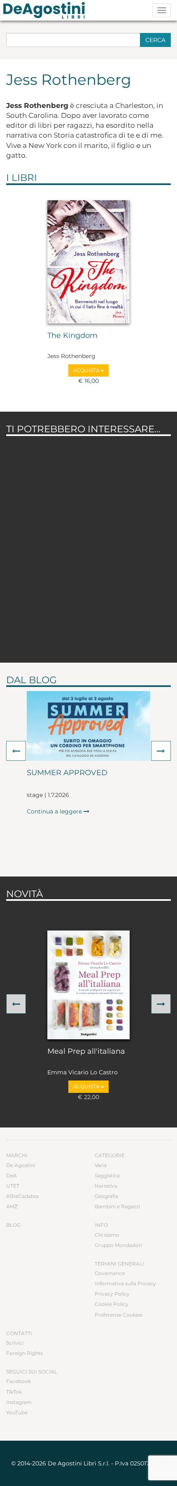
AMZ (12, 1206)
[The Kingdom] (88, 261)
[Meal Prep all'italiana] (88, 985)
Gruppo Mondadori (118, 1245)
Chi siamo (107, 1235)
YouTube (17, 1412)
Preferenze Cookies (118, 1315)
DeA (11, 1175)
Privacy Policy (112, 1294)
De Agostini (20, 1165)
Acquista (87, 370)
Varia (101, 1165)
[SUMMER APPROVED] (88, 726)
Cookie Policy (111, 1304)
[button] (16, 751)
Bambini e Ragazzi (117, 1206)
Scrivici (14, 1343)
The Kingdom (72, 336)
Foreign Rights (24, 1353)
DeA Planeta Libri (46, 10)
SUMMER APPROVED (67, 773)
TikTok (14, 1392)
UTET (12, 1186)
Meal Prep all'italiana (86, 1052)
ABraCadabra (22, 1196)
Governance (110, 1273)
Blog (13, 1225)
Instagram (19, 1402)
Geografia (106, 1196)
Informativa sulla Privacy (125, 1283)
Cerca (155, 40)
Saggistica (107, 1175)
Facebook (18, 1381)
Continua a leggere (55, 811)
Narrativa (106, 1186)
